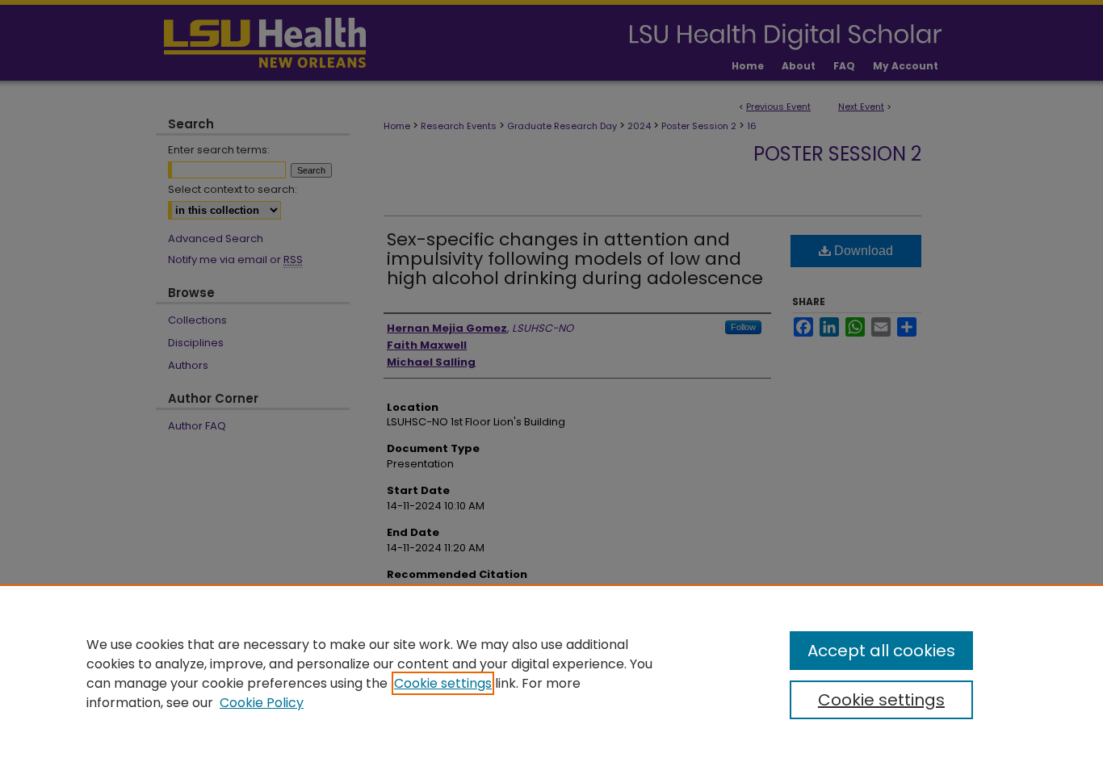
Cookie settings (443, 683)
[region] (551, 673)
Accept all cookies (881, 650)
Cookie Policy (262, 702)
